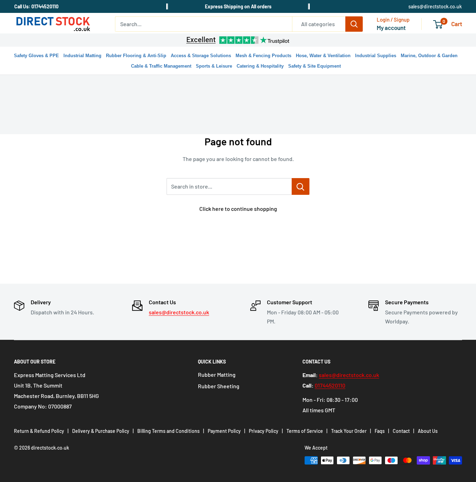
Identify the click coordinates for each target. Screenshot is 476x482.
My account (391, 27)
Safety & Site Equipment (314, 66)
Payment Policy (224, 431)
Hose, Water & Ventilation (323, 55)
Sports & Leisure (214, 66)
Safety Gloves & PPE (36, 55)
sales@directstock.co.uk (435, 6)
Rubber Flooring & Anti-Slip (136, 55)
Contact (401, 431)
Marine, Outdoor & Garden (429, 55)
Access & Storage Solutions (201, 55)
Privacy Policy (263, 431)
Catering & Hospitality (260, 66)
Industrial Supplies (375, 55)
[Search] (354, 24)
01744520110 (330, 385)
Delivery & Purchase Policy (100, 431)
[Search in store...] (300, 186)
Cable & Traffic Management (161, 66)
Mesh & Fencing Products (263, 55)
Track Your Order (349, 431)
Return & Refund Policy (39, 431)
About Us (428, 431)
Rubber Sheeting (218, 386)
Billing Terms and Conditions (168, 431)
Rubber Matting (217, 374)
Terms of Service (304, 431)
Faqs (380, 431)
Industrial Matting (82, 55)
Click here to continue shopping (238, 208)
